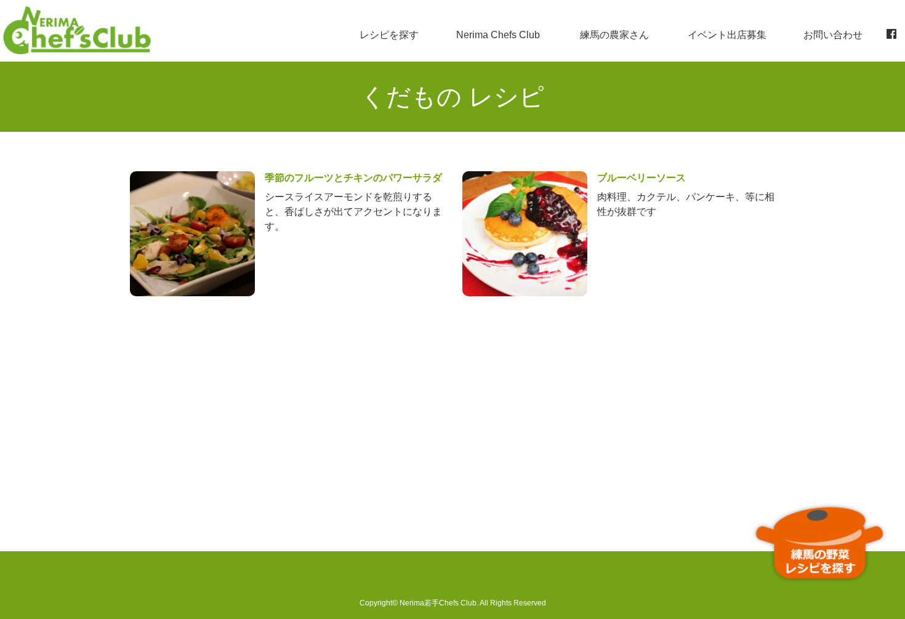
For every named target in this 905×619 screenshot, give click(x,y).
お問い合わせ (833, 35)
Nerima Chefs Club (498, 35)
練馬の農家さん (614, 35)
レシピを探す (389, 35)
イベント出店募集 (727, 35)
